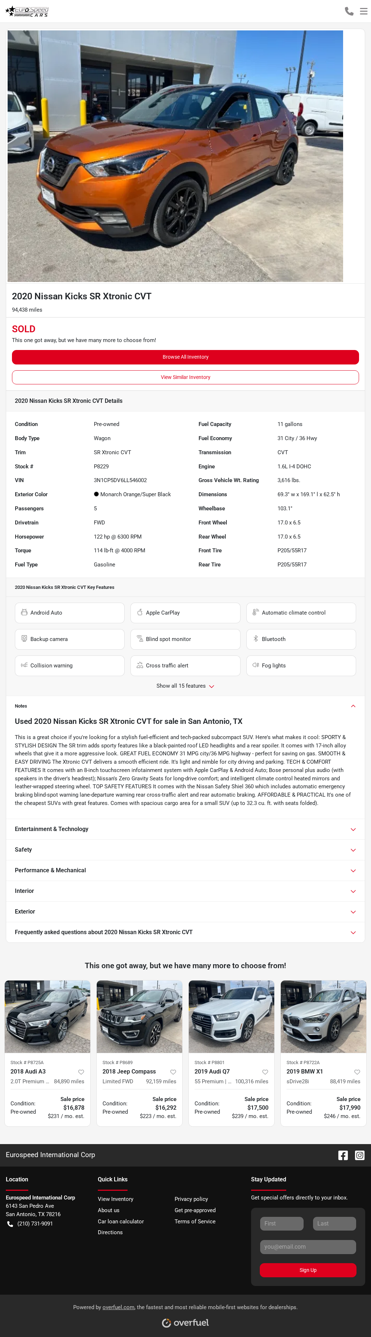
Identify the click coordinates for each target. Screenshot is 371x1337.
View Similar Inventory (185, 377)
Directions (110, 1232)
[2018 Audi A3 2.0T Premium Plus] (47, 1016)
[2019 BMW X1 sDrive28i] (323, 1016)
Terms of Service (195, 1221)
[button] (349, 11)
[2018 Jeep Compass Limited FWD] (139, 1016)
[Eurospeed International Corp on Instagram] (357, 1155)
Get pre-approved (195, 1210)
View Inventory (115, 1199)
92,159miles (161, 1081)
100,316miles (251, 1081)
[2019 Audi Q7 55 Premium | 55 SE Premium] (231, 1016)
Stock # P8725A (27, 1062)
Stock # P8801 (210, 1062)
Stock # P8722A (303, 1062)
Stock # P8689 (118, 1062)
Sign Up (308, 1270)
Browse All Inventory (186, 357)
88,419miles (345, 1081)
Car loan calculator (121, 1221)
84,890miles (69, 1081)
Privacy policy (191, 1199)
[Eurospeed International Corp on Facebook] (340, 1155)
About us (109, 1210)
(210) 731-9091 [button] (35, 1223)
